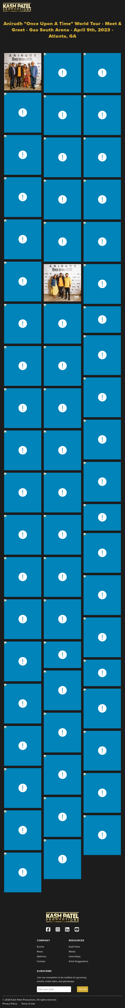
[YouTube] (77, 930)
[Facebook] (48, 930)
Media (72, 951)
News (40, 951)
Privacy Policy (9, 1003)
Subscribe (82, 989)
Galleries (41, 956)
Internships (74, 956)
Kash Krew (74, 946)
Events (40, 946)
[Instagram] (58, 930)
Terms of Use (28, 1003)
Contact (41, 961)
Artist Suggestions (78, 961)
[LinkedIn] (67, 930)
